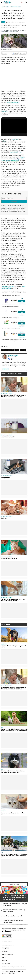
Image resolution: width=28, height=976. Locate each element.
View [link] (22, 301)
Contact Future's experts (7, 945)
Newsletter (24, 53)
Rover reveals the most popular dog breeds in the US (14, 910)
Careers (3, 957)
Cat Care (7, 6)
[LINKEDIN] (9, 359)
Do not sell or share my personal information (12, 966)
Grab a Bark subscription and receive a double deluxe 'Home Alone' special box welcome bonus (14, 897)
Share (5, 53)
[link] (6, 300)
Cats (3, 6)
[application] (14, 126)
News (3, 22)
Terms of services (18, 205)
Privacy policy (5, 948)
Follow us (16, 53)
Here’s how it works (14, 31)
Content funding (6, 963)
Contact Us (4, 960)
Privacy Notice (20, 207)
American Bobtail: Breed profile (12, 916)
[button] (2, 2)
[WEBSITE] (12, 359)
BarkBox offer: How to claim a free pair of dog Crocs (15, 904)
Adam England (10, 22)
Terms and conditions (7, 941)
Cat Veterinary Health (15, 6)
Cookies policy (5, 951)
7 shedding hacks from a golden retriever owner (13, 921)
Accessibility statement (7, 954)
